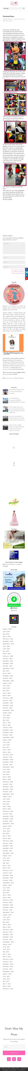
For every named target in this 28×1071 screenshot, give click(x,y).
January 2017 (7, 873)
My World (5, 20)
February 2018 (8, 841)
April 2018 (7, 836)
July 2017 (6, 858)
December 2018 (8, 816)
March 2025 (7, 653)
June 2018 (6, 831)
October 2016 (7, 880)
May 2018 (6, 833)
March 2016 (7, 897)
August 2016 (7, 885)
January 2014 (7, 961)
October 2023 (7, 678)
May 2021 (6, 747)
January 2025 (7, 658)
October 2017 (7, 851)
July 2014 (6, 947)
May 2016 (6, 892)
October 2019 (7, 791)
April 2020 (7, 777)
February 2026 (8, 639)
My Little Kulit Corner (20, 19)
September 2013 (8, 971)
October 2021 (7, 735)
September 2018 (8, 823)
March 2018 (7, 838)
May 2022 (6, 720)
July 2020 (6, 769)
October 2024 (7, 666)
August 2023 (7, 683)
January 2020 (7, 784)
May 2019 (6, 804)
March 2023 (7, 695)
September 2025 (8, 644)
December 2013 (8, 964)
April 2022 (7, 722)
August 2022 (7, 713)
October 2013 (7, 969)
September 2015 (8, 912)
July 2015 (6, 917)
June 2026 (6, 631)
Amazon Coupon (8, 374)
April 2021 (7, 750)
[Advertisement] (14, 214)
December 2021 (8, 730)
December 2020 (8, 759)
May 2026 (6, 634)
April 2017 (7, 865)
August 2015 (7, 915)
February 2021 (8, 754)
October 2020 (7, 764)
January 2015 (7, 932)
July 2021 (6, 742)
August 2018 (7, 826)
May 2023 (6, 690)
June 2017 (6, 860)
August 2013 (7, 974)
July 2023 (6, 685)
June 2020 (6, 772)
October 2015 (7, 910)
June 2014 (6, 949)
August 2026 (7, 629)
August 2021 (7, 740)
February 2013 (8, 989)
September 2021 (8, 737)
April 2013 (7, 984)
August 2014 (7, 944)
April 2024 (7, 673)
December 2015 (8, 905)
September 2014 (8, 942)
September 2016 (8, 883)
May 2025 (6, 651)
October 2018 (7, 821)
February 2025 (8, 656)
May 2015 (6, 922)
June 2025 (6, 649)
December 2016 (8, 875)
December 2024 (8, 661)
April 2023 (7, 693)
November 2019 (8, 789)
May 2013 (6, 981)
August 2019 (7, 796)
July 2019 (6, 799)
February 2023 (8, 698)
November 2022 (8, 705)
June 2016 (6, 890)
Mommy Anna (7, 19)
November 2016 (8, 878)
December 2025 (8, 641)
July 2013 (6, 976)
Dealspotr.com (14, 610)
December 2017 (8, 846)
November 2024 (8, 663)
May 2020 (6, 774)
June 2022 (6, 718)
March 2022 (7, 725)
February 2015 (8, 929)
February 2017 (8, 870)
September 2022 (8, 710)
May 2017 (6, 863)
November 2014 (8, 937)
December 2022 (8, 703)
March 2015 (7, 927)
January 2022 (7, 727)
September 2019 (8, 794)
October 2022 (7, 708)
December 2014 (8, 934)
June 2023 (6, 688)
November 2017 (8, 848)
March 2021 (7, 752)
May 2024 (6, 671)
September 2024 (8, 668)
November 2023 (8, 676)
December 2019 (8, 786)
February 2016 (8, 900)
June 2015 (6, 920)
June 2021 (6, 745)
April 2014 (7, 954)
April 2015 (7, 924)
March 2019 (7, 809)
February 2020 (8, 782)
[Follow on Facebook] (9, 1059)
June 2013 (6, 979)
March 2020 (7, 779)
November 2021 (8, 732)
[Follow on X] (19, 1059)
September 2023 (8, 681)
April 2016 (7, 895)
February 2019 (8, 811)
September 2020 (8, 767)
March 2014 (7, 956)
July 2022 (6, 715)
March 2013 (7, 986)
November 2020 (8, 762)
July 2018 (6, 828)
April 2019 (7, 806)
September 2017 (8, 853)
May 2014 (6, 952)
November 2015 (8, 907)
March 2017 (7, 868)
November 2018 (8, 819)
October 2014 (7, 939)
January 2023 (7, 700)
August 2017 (7, 855)
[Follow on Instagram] (14, 1059)
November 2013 (8, 966)
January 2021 (7, 757)
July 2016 (6, 888)
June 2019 (6, 801)
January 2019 (7, 814)
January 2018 (7, 843)
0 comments (9, 20)
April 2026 (7, 636)
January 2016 (7, 902)
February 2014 (8, 959)
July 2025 (6, 646)
